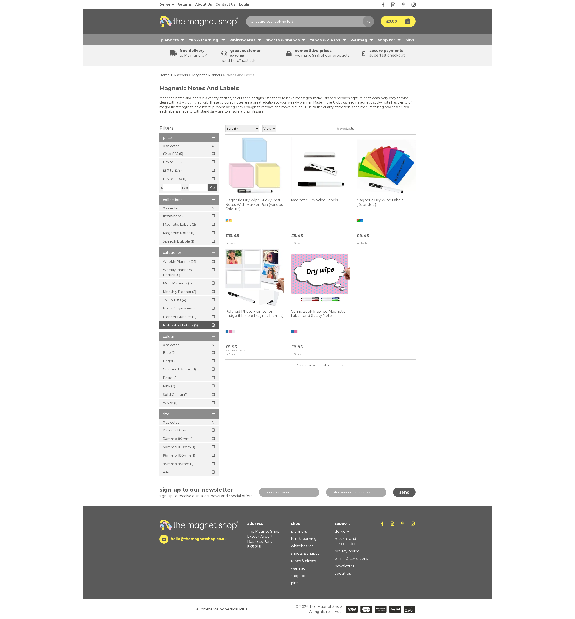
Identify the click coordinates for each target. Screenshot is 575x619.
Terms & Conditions (351, 559)
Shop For (298, 576)
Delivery (342, 531)
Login (244, 4)
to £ (185, 188)
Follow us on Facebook (383, 4)
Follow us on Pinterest (403, 4)
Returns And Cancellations (346, 541)
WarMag (298, 568)
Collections (172, 200)
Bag (395, 21)
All (213, 146)
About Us (343, 573)
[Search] (368, 21)
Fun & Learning (304, 539)
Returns (184, 4)
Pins (294, 583)
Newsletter (344, 566)
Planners (299, 531)
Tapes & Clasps (303, 561)
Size (166, 414)
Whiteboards (302, 546)
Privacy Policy (347, 551)
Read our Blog (393, 4)
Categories (172, 252)
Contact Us (225, 4)
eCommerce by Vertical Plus (221, 609)
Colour (169, 336)
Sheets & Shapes (305, 553)
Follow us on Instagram (413, 4)
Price (167, 138)
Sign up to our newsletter (205, 492)
